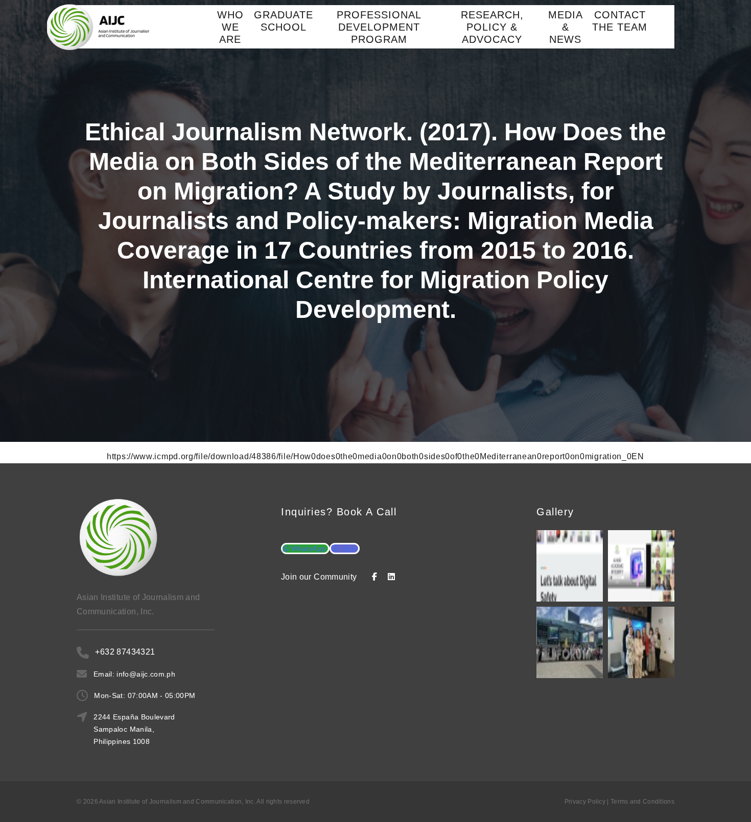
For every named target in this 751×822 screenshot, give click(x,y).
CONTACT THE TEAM (619, 21)
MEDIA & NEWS (565, 27)
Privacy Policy (585, 801)
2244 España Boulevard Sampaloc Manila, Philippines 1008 (134, 729)
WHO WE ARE (230, 27)
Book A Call (367, 511)
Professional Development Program (379, 27)
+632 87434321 (125, 651)
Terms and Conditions (642, 801)
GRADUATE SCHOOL (283, 21)
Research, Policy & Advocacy (492, 27)
